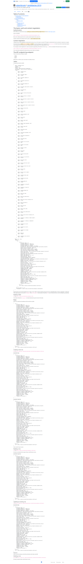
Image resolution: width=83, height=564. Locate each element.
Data (15, 11)
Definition (18, 11)
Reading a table (20, 20)
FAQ (24, 1)
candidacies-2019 (34, 5)
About (28, 1)
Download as (58, 7)
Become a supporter (33, 1)
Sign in (64, 1)
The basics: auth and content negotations (21, 15)
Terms (63, 562)
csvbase (16, 1)
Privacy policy (58, 562)
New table (21, 1)
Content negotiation (19, 17)
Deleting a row (20, 26)
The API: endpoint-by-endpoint (20, 18)
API (22, 11)
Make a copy (63, 7)
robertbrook (21, 5)
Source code (53, 562)
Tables (17, 19)
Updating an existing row (22, 25)
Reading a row (20, 24)
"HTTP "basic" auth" (51, 31)
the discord (50, 3)
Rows (17, 21)
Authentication (18, 16)
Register (67, 1)
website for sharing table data (42, 3)
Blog (26, 1)
